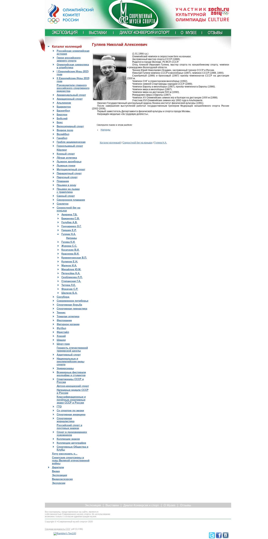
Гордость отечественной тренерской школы (72, 349)
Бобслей (62, 118)
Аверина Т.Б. (69, 214)
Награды (71, 238)
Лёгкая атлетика (67, 157)
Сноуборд (63, 296)
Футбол (61, 328)
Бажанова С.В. (70, 218)
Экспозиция (59, 475)
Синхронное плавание (71, 199)
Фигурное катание (68, 324)
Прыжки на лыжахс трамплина (68, 190)
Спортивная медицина (71, 414)
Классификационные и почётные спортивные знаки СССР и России (71, 399)
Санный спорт (66, 195)
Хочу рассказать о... (64, 453)
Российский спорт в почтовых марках (69, 427)
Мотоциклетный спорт (71, 169)
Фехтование (64, 320)
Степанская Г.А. (71, 281)
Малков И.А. (69, 265)
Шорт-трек (63, 343)
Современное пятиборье (72, 300)
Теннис (61, 312)
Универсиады (65, 368)
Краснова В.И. (70, 253)
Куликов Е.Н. (69, 261)
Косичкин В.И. (70, 249)
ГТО (59, 406)
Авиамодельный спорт (71, 94)
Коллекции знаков (68, 438)
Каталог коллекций (110, 142)
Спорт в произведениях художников (72, 433)
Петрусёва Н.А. (70, 273)
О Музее (169, 505)
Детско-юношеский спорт (73, 386)
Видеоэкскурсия (62, 479)
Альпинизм (64, 102)
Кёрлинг (62, 149)
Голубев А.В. (69, 222)
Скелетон (62, 203)
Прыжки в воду (66, 185)
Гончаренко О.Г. (71, 226)
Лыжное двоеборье (69, 161)
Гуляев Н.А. (68, 234)
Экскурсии (58, 483)
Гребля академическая (71, 142)
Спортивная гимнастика (72, 308)
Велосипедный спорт (70, 126)
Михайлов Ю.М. (71, 269)
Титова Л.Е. (68, 285)
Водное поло (65, 130)
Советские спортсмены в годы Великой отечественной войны (70, 460)
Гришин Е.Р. (69, 230)
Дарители (58, 467)
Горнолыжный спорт (70, 145)
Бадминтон (64, 106)
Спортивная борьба (69, 304)
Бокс (60, 122)
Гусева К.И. (68, 241)
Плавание (63, 181)
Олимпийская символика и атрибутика (73, 66)
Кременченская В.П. (74, 257)
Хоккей (61, 336)
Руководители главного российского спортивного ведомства (73, 88)
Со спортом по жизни (70, 410)
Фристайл (63, 332)
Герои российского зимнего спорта (69, 59)
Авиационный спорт (70, 98)
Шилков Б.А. (69, 292)
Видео (56, 471)
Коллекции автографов (71, 442)
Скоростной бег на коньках (137, 142)
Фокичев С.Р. (69, 289)
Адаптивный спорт (69, 354)
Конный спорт (66, 153)
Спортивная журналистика (65, 420)
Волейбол (63, 134)
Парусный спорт (67, 177)
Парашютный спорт (69, 173)
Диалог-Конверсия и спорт (141, 505)
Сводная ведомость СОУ (57, 529)
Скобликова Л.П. (72, 277)
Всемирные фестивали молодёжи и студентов (71, 374)
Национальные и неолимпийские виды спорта (70, 361)
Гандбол (62, 138)
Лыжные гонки (66, 165)
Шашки (61, 339)
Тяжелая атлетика (68, 316)
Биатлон (62, 114)
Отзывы (185, 505)
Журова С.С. (69, 245)
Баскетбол (63, 110)
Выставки (112, 505)
